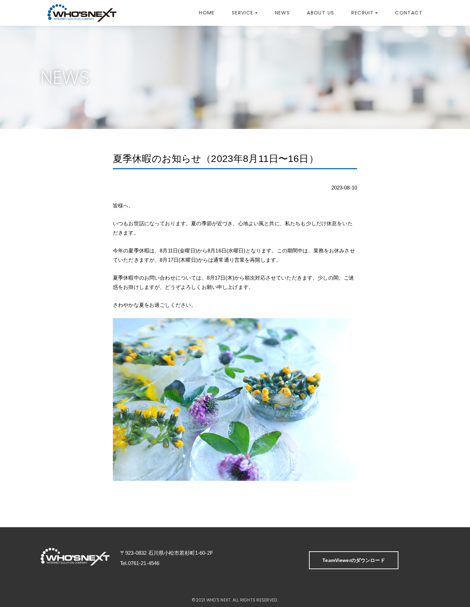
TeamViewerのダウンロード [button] (353, 560)
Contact (409, 12)
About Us (320, 12)
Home (207, 12)
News (282, 12)
